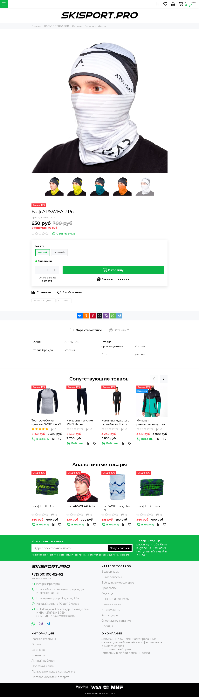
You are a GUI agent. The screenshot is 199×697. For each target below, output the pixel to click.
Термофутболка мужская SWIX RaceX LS (46, 422)
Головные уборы (43, 300)
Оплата (36, 644)
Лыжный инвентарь (115, 599)
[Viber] (106, 315)
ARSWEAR (64, 300)
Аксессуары (109, 615)
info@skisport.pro (48, 584)
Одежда (107, 593)
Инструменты (110, 610)
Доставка (38, 650)
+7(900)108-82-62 (47, 574)
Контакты (38, 655)
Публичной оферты (117, 554)
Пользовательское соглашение (53, 671)
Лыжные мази (111, 604)
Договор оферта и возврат (50, 677)
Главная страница (43, 639)
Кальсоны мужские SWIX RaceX (79, 422)
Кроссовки (109, 588)
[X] (99, 315)
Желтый (59, 252)
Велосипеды (110, 571)
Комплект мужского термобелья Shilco (115, 422)
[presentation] (154, 379)
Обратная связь (42, 666)
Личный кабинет (43, 660)
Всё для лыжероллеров (117, 582)
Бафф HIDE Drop (43, 506)
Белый (42, 252)
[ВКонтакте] (80, 315)
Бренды (107, 626)
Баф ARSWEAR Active (81, 506)
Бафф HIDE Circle (148, 506)
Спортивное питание (116, 620)
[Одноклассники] (86, 315)
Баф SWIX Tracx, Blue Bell (116, 508)
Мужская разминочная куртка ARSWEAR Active (150, 422)
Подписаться (120, 548)
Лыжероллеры (111, 577)
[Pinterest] (93, 315)
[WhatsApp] (113, 315)
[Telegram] (119, 315)
